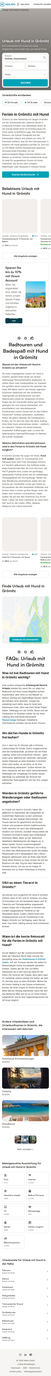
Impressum (15, 1368)
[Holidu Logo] (7, 4)
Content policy (15, 1371)
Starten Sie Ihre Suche (23, 174)
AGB (25, 1368)
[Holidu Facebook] (30, 1354)
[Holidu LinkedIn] (25, 1354)
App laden (25, 4)
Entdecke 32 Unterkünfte (25, 639)
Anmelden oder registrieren (14, 320)
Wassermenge (9, 720)
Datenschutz (34, 1368)
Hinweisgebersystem (33, 1371)
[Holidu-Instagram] (20, 1354)
